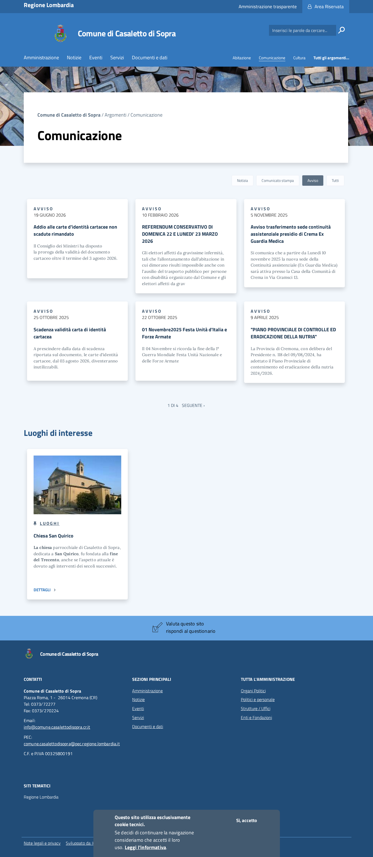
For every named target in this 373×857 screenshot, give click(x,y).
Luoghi (50, 523)
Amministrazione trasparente (268, 6)
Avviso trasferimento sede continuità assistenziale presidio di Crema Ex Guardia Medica (291, 233)
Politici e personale (258, 699)
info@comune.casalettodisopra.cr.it (57, 727)
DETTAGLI (42, 590)
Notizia (242, 180)
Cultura (299, 58)
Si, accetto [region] (246, 820)
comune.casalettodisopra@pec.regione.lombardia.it (72, 743)
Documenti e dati (149, 57)
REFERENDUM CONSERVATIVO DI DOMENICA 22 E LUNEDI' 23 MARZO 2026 (180, 233)
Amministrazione (41, 57)
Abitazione (242, 58)
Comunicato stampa (278, 180)
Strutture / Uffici (255, 708)
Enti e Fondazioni (256, 717)
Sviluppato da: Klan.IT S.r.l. (89, 843)
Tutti (335, 180)
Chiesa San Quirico (53, 535)
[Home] (60, 34)
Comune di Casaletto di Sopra (127, 33)
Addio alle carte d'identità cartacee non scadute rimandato (75, 230)
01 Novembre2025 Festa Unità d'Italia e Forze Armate (184, 333)
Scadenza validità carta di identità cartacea (70, 333)
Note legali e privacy (42, 843)
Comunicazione (272, 58)
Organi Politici (253, 690)
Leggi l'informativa (145, 847)
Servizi (117, 57)
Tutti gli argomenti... (331, 58)
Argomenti (115, 115)
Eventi (95, 57)
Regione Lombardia (41, 797)
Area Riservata (329, 6)
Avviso (312, 180)
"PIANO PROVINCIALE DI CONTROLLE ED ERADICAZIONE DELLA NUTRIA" (293, 333)
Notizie (74, 57)
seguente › (193, 405)
